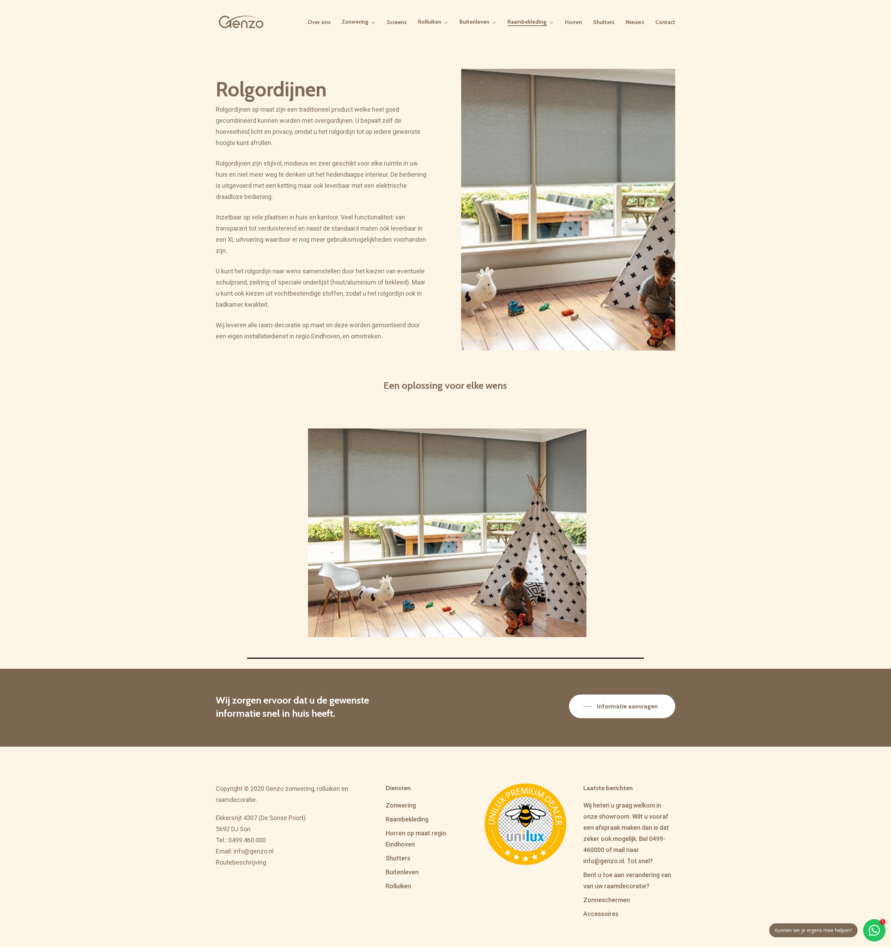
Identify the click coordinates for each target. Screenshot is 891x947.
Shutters (398, 858)
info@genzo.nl (254, 851)
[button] (622, 706)
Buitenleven (402, 872)
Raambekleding (407, 819)
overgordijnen (333, 120)
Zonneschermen (606, 900)
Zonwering (401, 805)
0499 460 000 (247, 840)
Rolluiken (398, 886)
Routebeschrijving (241, 862)
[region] (445, 543)
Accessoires (600, 913)
